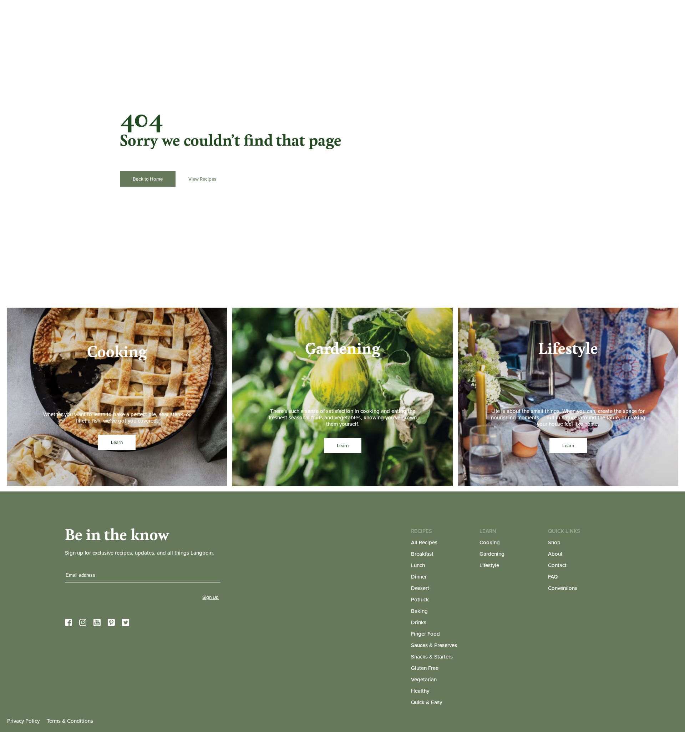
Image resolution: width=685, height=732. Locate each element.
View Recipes (202, 179)
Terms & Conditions (70, 721)
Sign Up (210, 597)
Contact (557, 565)
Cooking (490, 542)
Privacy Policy (23, 721)
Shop (554, 542)
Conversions (562, 588)
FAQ (553, 577)
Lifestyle (489, 565)
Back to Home (148, 179)
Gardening (492, 554)
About (555, 554)
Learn (117, 442)
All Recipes (424, 542)
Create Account (572, 15)
